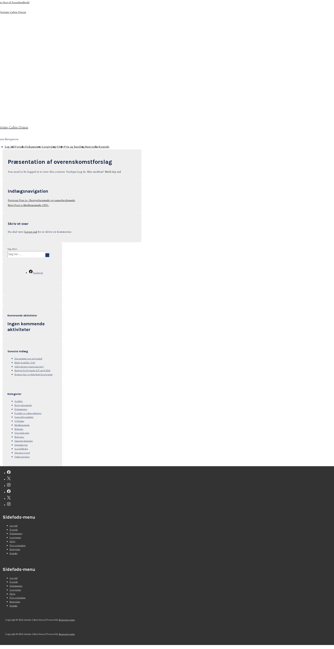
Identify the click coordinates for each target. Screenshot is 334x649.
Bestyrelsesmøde (23, 405)
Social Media (21, 449)
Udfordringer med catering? (29, 366)
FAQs (60, 147)
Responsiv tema (67, 620)
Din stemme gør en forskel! (28, 358)
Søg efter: (12, 249)
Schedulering (21, 445)
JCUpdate (19, 421)
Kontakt (104, 147)
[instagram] (9, 485)
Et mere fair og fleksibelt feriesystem (33, 374)
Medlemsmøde (22, 425)
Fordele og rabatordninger (28, 413)
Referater (19, 437)
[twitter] (9, 479)
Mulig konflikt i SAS (24, 362)
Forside (20, 147)
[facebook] (9, 473)
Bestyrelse (91, 147)
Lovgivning (49, 147)
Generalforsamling (24, 417)
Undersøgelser (22, 457)
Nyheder (18, 429)
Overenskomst (21, 433)
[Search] (47, 255)
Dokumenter (33, 147)
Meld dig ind (113, 172)
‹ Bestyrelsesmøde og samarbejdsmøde (41, 200)
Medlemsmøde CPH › (28, 205)
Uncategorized (22, 453)
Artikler (18, 401)
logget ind (30, 232)
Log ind (10, 147)
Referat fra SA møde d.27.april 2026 (32, 370)
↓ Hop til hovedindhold (14, 2)
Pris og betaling (74, 147)
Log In (81, 172)
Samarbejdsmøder (23, 441)
